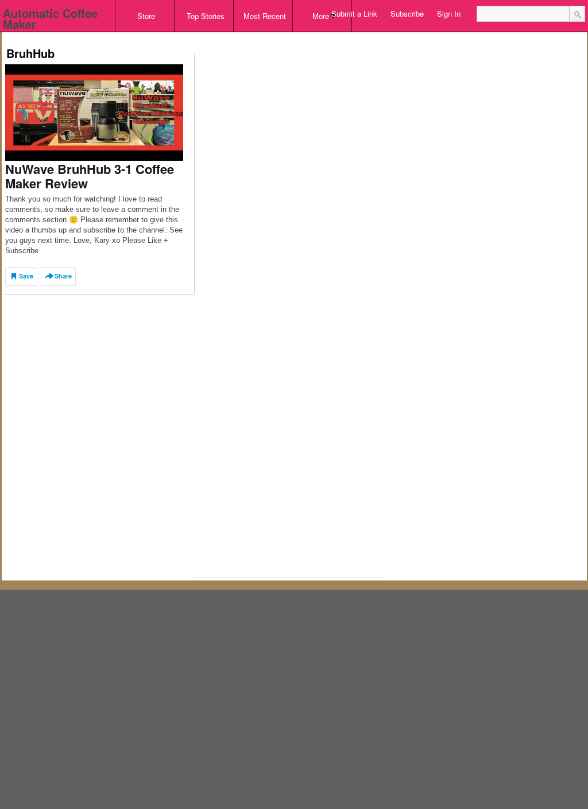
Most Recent (264, 15)
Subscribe (407, 13)
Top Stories (206, 15)
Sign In (449, 13)
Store (146, 15)
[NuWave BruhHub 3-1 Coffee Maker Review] (94, 111)
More (320, 15)
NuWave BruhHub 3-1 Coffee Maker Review (89, 176)
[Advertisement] (214, 36)
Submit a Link (354, 13)
